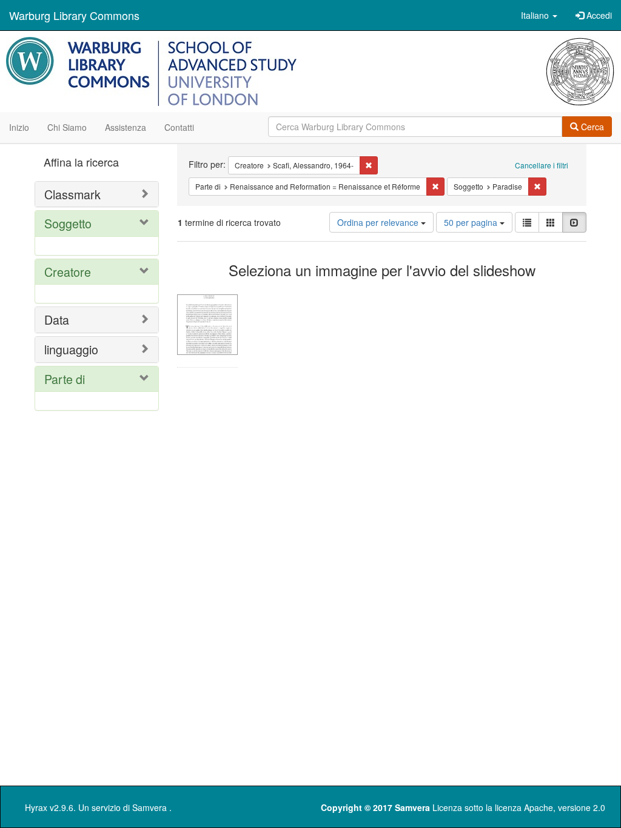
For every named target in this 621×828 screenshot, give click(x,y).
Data (56, 319)
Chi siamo (67, 127)
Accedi (598, 15)
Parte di (64, 379)
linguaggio (71, 349)
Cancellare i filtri (541, 165)
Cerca (591, 127)
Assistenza (125, 127)
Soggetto (68, 223)
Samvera (149, 807)
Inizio (19, 127)
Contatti (179, 127)
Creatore (67, 271)
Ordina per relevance (379, 222)
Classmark (72, 194)
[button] (539, 15)
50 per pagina (472, 222)
